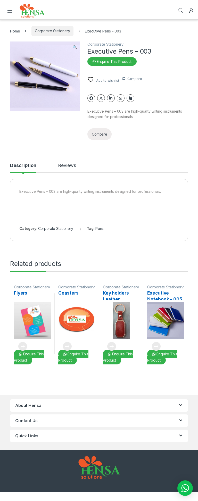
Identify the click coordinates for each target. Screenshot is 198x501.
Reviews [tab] (67, 165)
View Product (20, 346)
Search (180, 10)
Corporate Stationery (52, 31)
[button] (75, 47)
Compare (134, 79)
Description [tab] (23, 165)
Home (15, 31)
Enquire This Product (113, 61)
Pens (99, 228)
